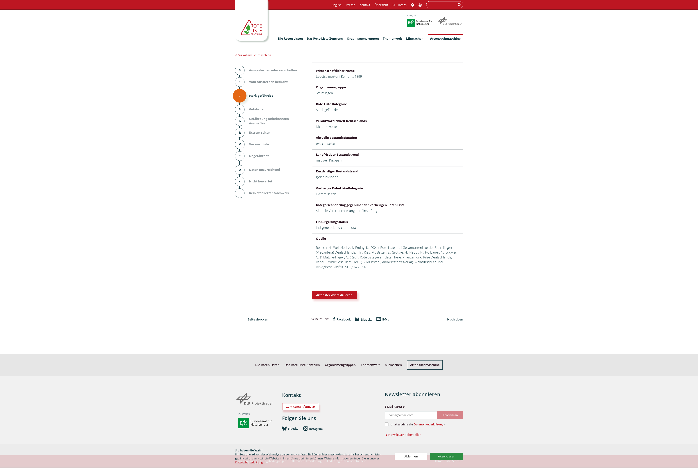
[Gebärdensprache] (420, 5)
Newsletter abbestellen (404, 435)
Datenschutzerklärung (249, 462)
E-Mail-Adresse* (395, 406)
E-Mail (386, 319)
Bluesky (366, 319)
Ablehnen (411, 456)
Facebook (344, 319)
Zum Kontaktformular (300, 406)
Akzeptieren (446, 456)
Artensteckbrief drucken (334, 295)
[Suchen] (460, 4)
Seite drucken (258, 319)
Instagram (316, 429)
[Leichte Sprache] (412, 5)
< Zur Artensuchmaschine (253, 55)
